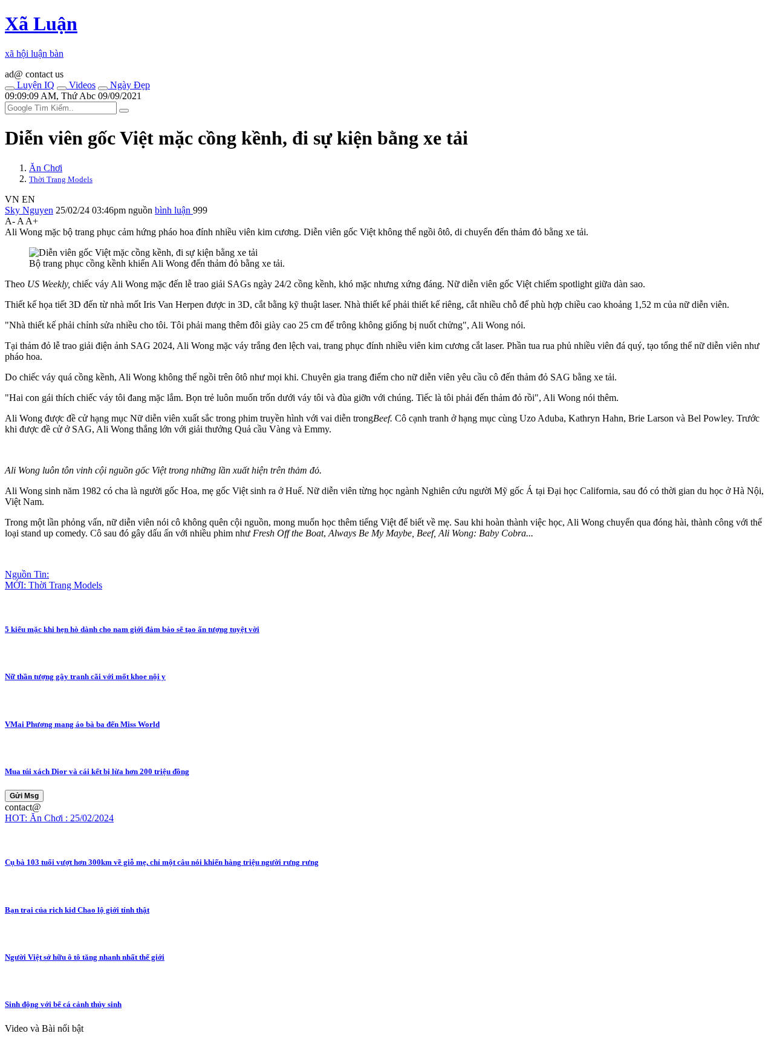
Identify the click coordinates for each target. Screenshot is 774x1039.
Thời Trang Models (61, 179)
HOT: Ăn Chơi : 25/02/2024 (59, 818)
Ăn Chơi (45, 168)
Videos (81, 85)
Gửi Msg (24, 796)
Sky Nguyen (29, 210)
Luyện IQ (34, 85)
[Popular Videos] (62, 88)
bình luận (174, 210)
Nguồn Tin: (27, 574)
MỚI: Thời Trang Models (53, 585)
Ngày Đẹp (129, 85)
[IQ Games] (10, 88)
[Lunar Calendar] (103, 88)
